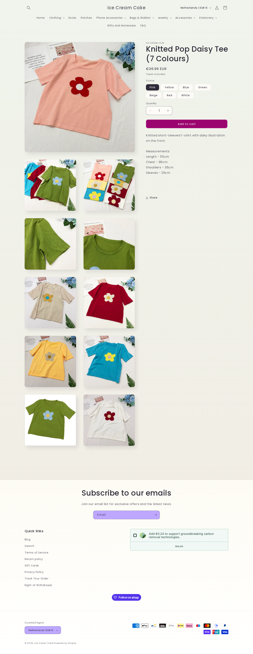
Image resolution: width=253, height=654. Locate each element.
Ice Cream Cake (43, 643)
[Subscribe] (156, 515)
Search (29, 546)
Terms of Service (37, 552)
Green (202, 87)
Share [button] (154, 198)
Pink (152, 87)
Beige (154, 95)
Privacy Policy (34, 572)
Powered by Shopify (65, 643)
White (185, 95)
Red (169, 95)
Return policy (34, 559)
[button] (29, 8)
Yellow (169, 87)
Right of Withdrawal (38, 585)
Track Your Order (37, 579)
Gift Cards (32, 565)
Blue (186, 87)
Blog (27, 539)
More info (179, 546)
